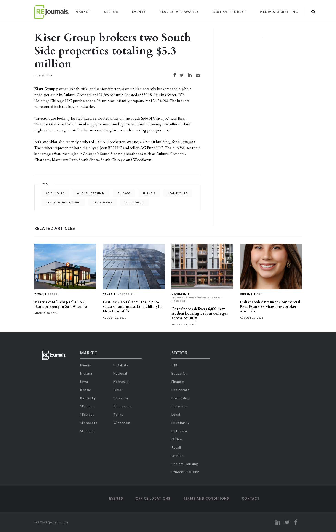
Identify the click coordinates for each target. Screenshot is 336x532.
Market (82, 11)
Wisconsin (197, 297)
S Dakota (120, 398)
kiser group (102, 202)
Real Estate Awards (179, 11)
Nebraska (121, 381)
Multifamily (180, 423)
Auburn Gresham (91, 193)
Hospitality (180, 398)
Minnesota (88, 423)
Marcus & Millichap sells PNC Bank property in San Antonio (60, 304)
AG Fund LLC (55, 193)
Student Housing (185, 472)
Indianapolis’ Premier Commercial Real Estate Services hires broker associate (270, 307)
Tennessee (122, 406)
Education (179, 373)
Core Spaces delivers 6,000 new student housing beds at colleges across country (199, 313)
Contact (250, 498)
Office (176, 439)
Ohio (117, 390)
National (120, 373)
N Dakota (120, 365)
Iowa (84, 381)
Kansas (86, 390)
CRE (259, 294)
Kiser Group (44, 88)
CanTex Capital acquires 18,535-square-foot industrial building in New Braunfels (132, 307)
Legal (175, 414)
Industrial (125, 294)
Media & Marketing (279, 11)
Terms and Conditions (206, 498)
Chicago (124, 193)
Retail (53, 294)
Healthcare (180, 390)
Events (139, 11)
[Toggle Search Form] (313, 12)
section (177, 456)
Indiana (246, 294)
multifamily (134, 202)
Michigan (179, 294)
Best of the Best (229, 11)
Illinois (149, 193)
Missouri (87, 431)
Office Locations (153, 498)
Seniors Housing (184, 464)
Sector (111, 11)
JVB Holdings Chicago (63, 202)
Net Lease (179, 431)
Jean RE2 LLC (177, 193)
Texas (39, 294)
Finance (177, 381)
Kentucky (88, 398)
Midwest (180, 297)
